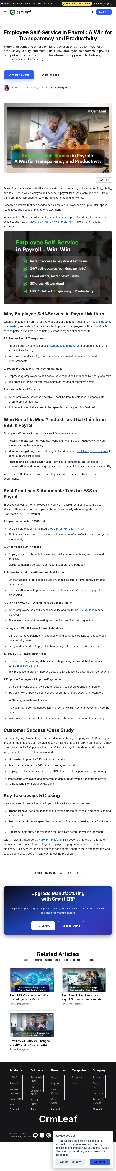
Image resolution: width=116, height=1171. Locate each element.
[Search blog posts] (91, 12)
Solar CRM (16, 1099)
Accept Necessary (70, 1162)
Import (55, 1083)
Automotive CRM (37, 1079)
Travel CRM (34, 1102)
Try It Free (104, 12)
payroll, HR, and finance (69, 528)
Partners (98, 1093)
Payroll (14, 1083)
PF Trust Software (15, 1091)
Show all (14, 1109)
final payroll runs (27, 665)
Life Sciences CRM (36, 1091)
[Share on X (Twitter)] (61, 873)
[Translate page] (98, 3)
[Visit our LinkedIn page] (42, 1135)
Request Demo (71, 925)
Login (107, 3)
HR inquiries (87, 610)
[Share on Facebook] (78, 873)
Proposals (78, 1077)
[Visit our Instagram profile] (48, 1135)
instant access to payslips (63, 345)
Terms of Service (98, 1101)
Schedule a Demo (18, 74)
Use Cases (54, 1091)
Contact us (97, 1085)
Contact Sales (55, 1101)
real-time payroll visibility (92, 451)
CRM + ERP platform (49, 839)
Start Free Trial (51, 74)
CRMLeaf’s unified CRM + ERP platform (50, 221)
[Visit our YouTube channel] (35, 1135)
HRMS (13, 1077)
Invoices (77, 1083)
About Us (98, 1077)
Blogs (54, 1077)
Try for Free (43, 925)
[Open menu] (5, 12)
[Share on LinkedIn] (70, 873)
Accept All (99, 1162)
